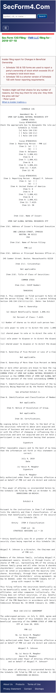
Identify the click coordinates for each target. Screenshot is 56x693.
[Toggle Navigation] (6, 28)
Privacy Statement (12, 689)
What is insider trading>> (14, 102)
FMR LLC (33, 37)
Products (20, 684)
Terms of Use (34, 684)
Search (42, 16)
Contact (28, 689)
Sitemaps (39, 689)
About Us (8, 684)
